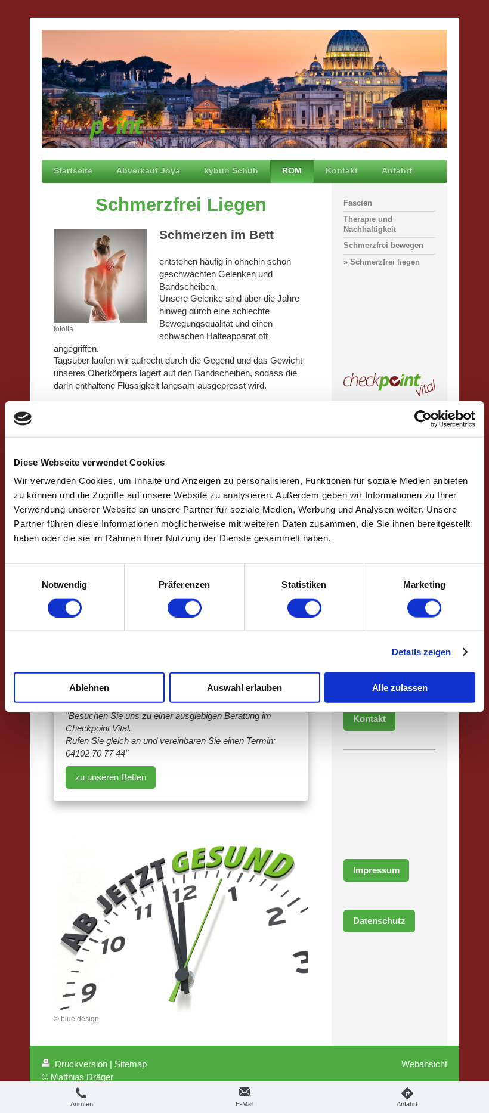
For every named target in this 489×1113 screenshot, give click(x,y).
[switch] (185, 607)
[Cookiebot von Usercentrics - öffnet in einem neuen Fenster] (423, 418)
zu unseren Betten (110, 777)
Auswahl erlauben (244, 688)
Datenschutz (379, 921)
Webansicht (424, 1064)
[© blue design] (181, 917)
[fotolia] (100, 276)
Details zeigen (421, 651)
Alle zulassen (400, 688)
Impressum (376, 870)
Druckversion (81, 1064)
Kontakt (369, 719)
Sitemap (130, 1064)
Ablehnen (89, 688)
